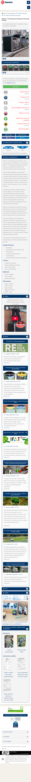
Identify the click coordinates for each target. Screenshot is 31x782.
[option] (15, 43)
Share (9, 137)
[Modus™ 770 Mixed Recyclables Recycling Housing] (26, 68)
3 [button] (23, 59)
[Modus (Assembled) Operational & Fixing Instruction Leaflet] (22, 664)
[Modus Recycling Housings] (15, 608)
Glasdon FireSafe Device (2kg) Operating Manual (8, 674)
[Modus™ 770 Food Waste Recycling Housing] (10, 68)
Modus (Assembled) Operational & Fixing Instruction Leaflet (22, 674)
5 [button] (26, 59)
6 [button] (28, 59)
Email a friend (23, 134)
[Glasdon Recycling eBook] (9, 641)
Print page (9, 134)
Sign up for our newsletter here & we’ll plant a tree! (15, 715)
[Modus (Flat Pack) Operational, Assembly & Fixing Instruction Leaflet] (8, 685)
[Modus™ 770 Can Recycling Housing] (5, 68)
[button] (28, 7)
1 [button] (20, 59)
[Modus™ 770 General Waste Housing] (16, 68)
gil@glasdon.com (11, 82)
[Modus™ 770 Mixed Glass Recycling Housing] (21, 68)
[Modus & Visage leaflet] (21, 641)
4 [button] (25, 59)
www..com (17, 624)
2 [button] (21, 59)
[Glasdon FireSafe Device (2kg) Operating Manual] (8, 664)
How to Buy (16, 86)
